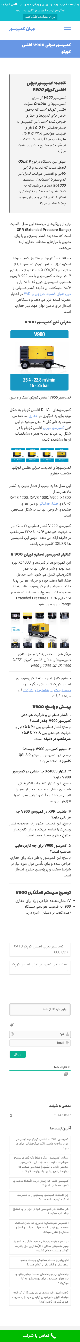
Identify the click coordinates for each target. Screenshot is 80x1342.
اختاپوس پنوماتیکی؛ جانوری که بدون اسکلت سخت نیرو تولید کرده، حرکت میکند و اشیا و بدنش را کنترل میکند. (42, 1227)
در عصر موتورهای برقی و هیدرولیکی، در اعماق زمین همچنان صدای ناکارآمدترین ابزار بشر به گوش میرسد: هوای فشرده (41, 1246)
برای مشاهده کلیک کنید (40, 16)
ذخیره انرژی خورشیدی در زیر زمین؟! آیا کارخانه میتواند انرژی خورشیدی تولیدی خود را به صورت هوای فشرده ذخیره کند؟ (40, 1297)
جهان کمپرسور (22, 29)
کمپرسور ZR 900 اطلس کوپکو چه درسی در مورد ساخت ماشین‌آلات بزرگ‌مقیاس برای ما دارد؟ (42, 1144)
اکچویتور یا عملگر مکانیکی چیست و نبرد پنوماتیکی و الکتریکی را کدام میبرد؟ (44, 1262)
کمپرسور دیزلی (53, 428)
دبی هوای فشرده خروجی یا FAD (47, 294)
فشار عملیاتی (48, 504)
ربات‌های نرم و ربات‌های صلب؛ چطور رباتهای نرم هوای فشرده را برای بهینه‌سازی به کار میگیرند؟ (42, 1279)
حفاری (33, 416)
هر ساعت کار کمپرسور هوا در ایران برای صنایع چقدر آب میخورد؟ (41, 1211)
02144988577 (62, 1115)
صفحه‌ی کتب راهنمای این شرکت (47, 690)
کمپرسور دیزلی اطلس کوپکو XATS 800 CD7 (41, 949)
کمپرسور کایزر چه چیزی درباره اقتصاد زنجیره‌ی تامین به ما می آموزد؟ (41, 1183)
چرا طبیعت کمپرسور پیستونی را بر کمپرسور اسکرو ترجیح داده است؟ (43, 1197)
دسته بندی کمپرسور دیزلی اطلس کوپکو (40, 967)
